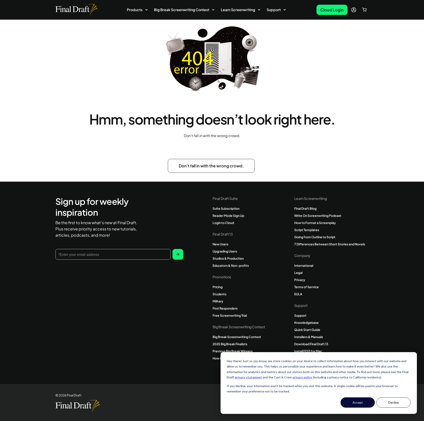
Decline (393, 402)
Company (302, 255)
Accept (358, 402)
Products (134, 9)
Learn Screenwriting (238, 9)
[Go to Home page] (76, 9)
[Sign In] (353, 9)
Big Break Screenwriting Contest (181, 9)
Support (274, 9)
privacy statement (248, 377)
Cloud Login (332, 9)
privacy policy (302, 377)
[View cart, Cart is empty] (364, 9)
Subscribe (177, 254)
